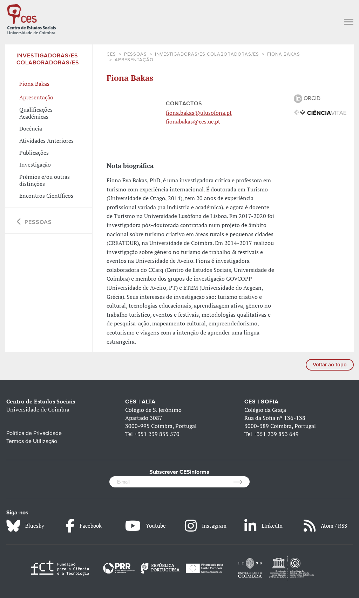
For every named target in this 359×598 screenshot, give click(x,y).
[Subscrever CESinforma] (241, 481)
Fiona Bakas (283, 54)
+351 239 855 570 (157, 434)
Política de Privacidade (34, 433)
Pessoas (135, 54)
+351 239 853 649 (276, 434)
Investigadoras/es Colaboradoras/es (207, 54)
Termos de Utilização (31, 441)
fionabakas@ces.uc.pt (193, 121)
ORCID (311, 98)
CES (111, 54)
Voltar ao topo (330, 364)
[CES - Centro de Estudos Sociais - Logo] (31, 18)
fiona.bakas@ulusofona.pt (199, 113)
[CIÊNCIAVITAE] (320, 111)
